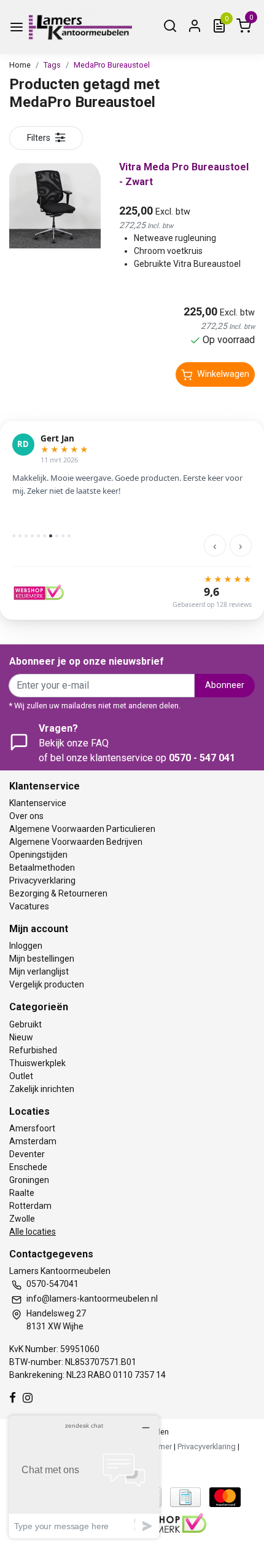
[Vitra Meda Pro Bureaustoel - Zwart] (55, 205)
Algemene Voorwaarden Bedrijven (75, 842)
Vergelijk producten (46, 984)
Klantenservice (37, 803)
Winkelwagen (223, 374)
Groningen (29, 1180)
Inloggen (25, 946)
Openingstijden (38, 855)
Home (20, 64)
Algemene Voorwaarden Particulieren (82, 829)
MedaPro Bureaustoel (112, 64)
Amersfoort (32, 1128)
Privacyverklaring (42, 880)
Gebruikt (25, 1024)
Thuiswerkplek (37, 1063)
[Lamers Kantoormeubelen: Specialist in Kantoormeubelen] (80, 27)
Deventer (27, 1154)
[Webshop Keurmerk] (169, 1522)
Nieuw (21, 1037)
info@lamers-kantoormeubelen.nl (92, 1299)
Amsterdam (32, 1141)
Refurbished (33, 1050)
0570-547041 (52, 1284)
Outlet (21, 1076)
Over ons (26, 816)
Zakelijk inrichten (41, 1089)
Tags (52, 64)
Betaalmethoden (42, 867)
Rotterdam (30, 1206)
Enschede (28, 1167)
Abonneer (224, 685)
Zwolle (22, 1219)
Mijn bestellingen (41, 958)
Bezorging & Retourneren (58, 893)
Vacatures (29, 906)
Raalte (21, 1193)
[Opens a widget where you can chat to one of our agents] (84, 1476)
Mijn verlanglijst (39, 971)
